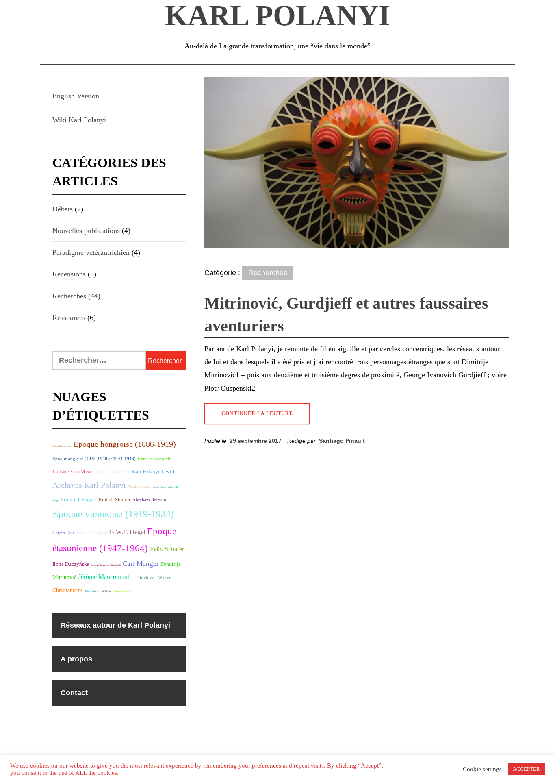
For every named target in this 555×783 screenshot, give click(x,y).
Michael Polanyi (92, 533)
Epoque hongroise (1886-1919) (125, 443)
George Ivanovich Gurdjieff (106, 564)
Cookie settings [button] (482, 769)
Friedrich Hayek (78, 499)
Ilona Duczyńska (70, 564)
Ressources (68, 317)
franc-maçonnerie (154, 459)
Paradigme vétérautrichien (91, 252)
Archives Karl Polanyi (89, 485)
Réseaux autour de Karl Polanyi (115, 625)
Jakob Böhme (92, 590)
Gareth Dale (63, 533)
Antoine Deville (122, 590)
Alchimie (106, 590)
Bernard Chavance (62, 445)
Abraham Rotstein (149, 500)
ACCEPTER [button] (526, 769)
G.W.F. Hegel (127, 532)
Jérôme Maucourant (103, 576)
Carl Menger (141, 564)
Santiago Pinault (342, 440)
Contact (74, 693)
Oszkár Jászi (139, 486)
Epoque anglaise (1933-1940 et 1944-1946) (94, 459)
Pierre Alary (159, 486)
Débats (62, 209)
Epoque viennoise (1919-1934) (113, 514)
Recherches (267, 273)
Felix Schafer (167, 549)
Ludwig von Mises (72, 471)
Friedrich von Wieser (151, 577)
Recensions (69, 274)
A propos (76, 659)
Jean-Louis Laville (112, 472)
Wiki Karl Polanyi (79, 120)
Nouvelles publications (86, 230)
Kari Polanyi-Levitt (153, 471)
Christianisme (67, 590)
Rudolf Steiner (114, 499)
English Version (75, 96)
